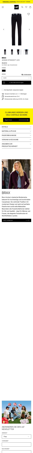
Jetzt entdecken (8, 220)
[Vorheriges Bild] (4, 29)
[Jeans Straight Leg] (5, 52)
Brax (4, 58)
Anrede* (4, 433)
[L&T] (16, 7)
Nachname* (6, 448)
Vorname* (5, 441)
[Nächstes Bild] (29, 29)
